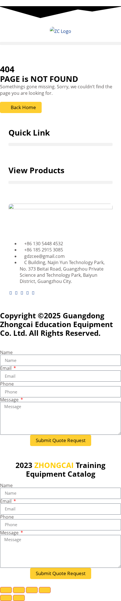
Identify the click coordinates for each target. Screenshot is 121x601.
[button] (60, 43)
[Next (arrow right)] (19, 598)
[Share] (32, 590)
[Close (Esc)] (45, 590)
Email (6, 368)
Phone (7, 384)
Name (6, 352)
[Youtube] (16, 293)
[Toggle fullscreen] (19, 590)
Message (10, 399)
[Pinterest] (27, 293)
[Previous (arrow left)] (6, 598)
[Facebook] (10, 293)
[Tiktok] (33, 293)
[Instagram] (22, 293)
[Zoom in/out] (6, 590)
